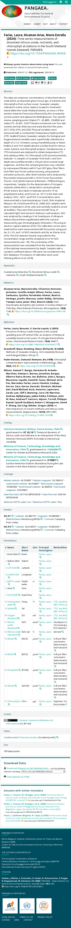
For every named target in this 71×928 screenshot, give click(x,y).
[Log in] (66, 2)
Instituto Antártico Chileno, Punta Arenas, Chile (32, 429)
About (53, 24)
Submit (37, 24)
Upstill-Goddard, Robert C (30, 402)
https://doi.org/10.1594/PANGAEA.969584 (36, 55)
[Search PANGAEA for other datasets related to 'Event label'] (19, 554)
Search (27, 24)
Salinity (10, 608)
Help (45, 24)
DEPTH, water (14, 581)
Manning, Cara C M (37, 392)
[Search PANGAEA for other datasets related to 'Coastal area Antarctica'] (30, 272)
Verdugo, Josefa (15, 298)
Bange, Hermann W (36, 370)
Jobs (16, 919)
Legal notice (8, 917)
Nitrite (10, 654)
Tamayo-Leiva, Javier (17, 301)
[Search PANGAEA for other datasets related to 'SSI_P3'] (12, 526)
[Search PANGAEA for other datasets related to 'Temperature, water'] (14, 605)
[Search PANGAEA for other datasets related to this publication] (8, 314)
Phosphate (12, 670)
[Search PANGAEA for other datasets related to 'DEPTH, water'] (9, 584)
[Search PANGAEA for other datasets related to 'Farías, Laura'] (40, 557)
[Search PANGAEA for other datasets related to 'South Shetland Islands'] (45, 275)
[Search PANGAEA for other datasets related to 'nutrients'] (17, 275)
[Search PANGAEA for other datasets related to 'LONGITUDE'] (9, 577)
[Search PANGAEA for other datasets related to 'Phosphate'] (19, 670)
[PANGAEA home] (12, 8)
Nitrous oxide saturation (14, 633)
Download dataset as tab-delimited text (27, 768)
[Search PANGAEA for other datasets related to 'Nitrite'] (15, 654)
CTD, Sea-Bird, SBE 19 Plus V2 (61, 603)
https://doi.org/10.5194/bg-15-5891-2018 (29, 415)
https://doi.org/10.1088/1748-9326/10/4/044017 (33, 344)
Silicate (10, 685)
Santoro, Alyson (37, 399)
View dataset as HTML (18, 776)
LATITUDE (12, 567)
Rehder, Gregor (37, 405)
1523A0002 (52, 449)
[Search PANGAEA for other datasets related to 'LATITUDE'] (18, 568)
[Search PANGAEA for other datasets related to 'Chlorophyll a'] (9, 704)
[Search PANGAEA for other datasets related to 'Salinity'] (16, 608)
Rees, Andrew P (18, 399)
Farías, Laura (13, 35)
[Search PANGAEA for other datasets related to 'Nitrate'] (16, 639)
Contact (63, 24)
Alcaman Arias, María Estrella (45, 35)
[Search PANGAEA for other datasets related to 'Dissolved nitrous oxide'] (58, 272)
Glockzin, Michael (51, 386)
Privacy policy (45, 917)
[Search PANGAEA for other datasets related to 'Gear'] (14, 588)
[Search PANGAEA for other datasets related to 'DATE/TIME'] (19, 595)
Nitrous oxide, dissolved (12, 625)
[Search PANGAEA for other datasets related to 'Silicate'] (16, 686)
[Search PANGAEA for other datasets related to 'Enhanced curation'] (57, 737)
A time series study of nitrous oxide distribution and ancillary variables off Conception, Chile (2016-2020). (35, 818)
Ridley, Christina (54, 298)
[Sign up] (60, 2)
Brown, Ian (29, 376)
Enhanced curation (28, 737)
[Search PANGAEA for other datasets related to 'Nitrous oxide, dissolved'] (18, 628)
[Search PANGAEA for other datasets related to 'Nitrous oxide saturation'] (19, 635)
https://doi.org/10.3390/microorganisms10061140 (40, 311)
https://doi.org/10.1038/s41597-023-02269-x (23, 886)
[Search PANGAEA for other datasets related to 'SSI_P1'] (12, 516)
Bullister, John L (46, 376)
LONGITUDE (13, 574)
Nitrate (10, 638)
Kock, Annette (37, 389)
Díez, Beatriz (38, 301)
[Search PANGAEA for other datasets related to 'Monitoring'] (41, 519)
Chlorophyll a (14, 701)
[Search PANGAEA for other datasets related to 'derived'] (63, 632)
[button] (42, 82)
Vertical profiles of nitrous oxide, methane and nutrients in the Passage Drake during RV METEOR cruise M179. (35, 797)
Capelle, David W (28, 379)
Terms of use (26, 917)
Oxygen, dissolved (12, 617)
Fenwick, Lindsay (49, 383)
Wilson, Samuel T (13, 370)
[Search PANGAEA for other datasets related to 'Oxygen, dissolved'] (18, 618)
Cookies (6, 919)
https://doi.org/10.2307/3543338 (36, 365)
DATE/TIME (12, 595)
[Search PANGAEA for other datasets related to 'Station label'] (9, 564)
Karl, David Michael (17, 389)
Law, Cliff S (20, 392)
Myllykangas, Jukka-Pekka (31, 396)
